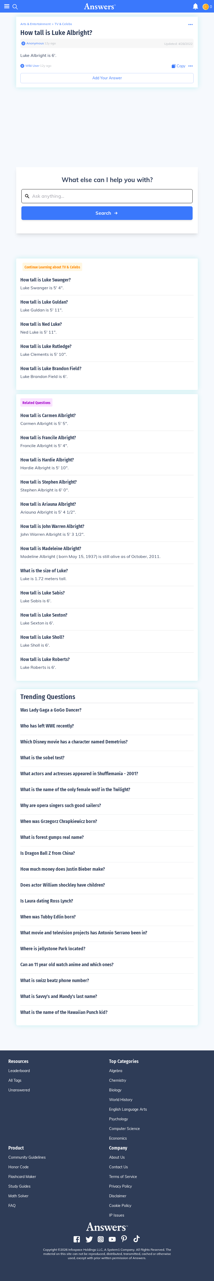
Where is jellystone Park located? (52, 949)
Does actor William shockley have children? (62, 885)
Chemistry (117, 1080)
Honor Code (18, 1167)
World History (120, 1099)
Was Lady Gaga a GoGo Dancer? (50, 710)
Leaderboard (19, 1070)
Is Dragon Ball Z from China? (47, 853)
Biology (115, 1090)
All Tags (14, 1080)
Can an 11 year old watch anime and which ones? (67, 964)
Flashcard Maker (22, 1176)
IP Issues (116, 1215)
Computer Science (124, 1128)
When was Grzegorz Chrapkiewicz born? (58, 821)
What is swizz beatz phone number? (54, 980)
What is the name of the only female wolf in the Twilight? (75, 789)
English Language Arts (128, 1109)
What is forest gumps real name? (52, 837)
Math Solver (18, 1196)
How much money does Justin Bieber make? (62, 869)
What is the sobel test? (42, 758)
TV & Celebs (63, 24)
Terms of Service (123, 1176)
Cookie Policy (120, 1205)
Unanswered (19, 1090)
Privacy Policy (120, 1186)
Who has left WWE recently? (47, 726)
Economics (118, 1138)
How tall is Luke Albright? (56, 33)
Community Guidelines (27, 1157)
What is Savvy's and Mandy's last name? (58, 996)
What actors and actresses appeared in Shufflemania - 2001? (79, 774)
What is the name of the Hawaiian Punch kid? (64, 1012)
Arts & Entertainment (35, 24)
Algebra (115, 1070)
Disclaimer (117, 1196)
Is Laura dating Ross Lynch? (46, 901)
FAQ (12, 1205)
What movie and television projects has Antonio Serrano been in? (83, 933)
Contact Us (118, 1167)
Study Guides (19, 1186)
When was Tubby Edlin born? (48, 917)
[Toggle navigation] (6, 6)
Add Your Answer (107, 78)
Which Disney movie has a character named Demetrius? (74, 742)
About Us (117, 1157)
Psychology (118, 1119)
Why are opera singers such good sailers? (60, 805)
